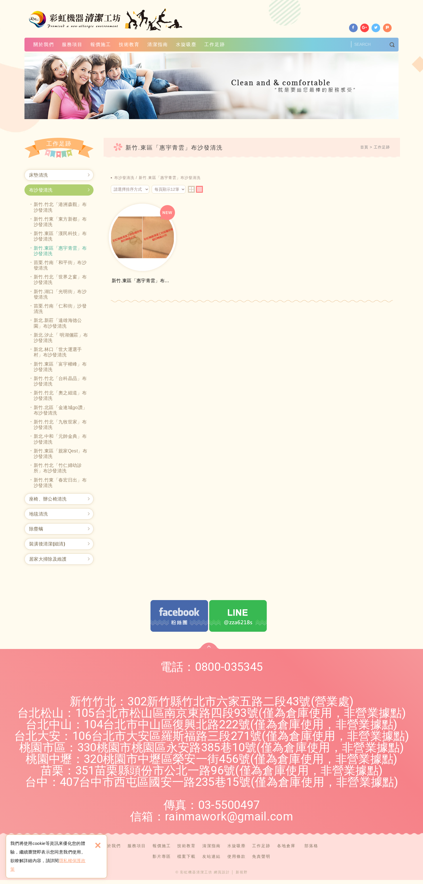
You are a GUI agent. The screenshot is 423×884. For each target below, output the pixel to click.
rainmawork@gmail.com (229, 816)
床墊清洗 (38, 175)
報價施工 (100, 44)
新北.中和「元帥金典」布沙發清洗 (60, 439)
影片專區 (162, 856)
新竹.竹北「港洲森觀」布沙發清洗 (60, 207)
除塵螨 (36, 528)
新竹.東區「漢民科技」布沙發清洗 (60, 236)
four (199, 189)
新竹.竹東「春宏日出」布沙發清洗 (60, 483)
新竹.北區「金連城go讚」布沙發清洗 (60, 410)
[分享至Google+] (364, 28)
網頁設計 (222, 872)
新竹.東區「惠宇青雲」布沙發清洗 (60, 251)
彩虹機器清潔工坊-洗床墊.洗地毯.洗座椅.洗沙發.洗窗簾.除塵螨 (106, 19)
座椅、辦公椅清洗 (48, 499)
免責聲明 (261, 856)
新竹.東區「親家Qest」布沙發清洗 (60, 453)
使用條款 (236, 856)
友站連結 (211, 856)
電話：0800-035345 (211, 667)
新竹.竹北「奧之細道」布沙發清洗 (60, 395)
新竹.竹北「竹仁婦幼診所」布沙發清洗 (58, 468)
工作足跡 (214, 44)
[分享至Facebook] (353, 28)
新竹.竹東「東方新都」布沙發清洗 (60, 222)
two (191, 189)
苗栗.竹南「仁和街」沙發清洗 (60, 308)
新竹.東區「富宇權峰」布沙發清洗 (60, 367)
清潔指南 (157, 44)
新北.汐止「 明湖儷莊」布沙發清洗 (61, 338)
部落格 (311, 845)
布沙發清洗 (41, 190)
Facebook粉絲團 (179, 616)
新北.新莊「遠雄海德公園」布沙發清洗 (58, 323)
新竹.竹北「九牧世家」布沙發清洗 (60, 424)
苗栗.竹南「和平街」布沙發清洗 (60, 265)
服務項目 (72, 44)
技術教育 (129, 44)
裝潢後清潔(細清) (47, 543)
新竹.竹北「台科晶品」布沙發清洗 (60, 381)
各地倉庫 (286, 845)
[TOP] (209, 646)
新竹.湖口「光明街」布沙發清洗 (60, 294)
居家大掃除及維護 (48, 559)
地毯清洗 (38, 513)
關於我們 (43, 44)
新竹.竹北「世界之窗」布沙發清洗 (60, 279)
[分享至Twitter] (375, 28)
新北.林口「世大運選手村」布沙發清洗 (58, 352)
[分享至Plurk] (387, 28)
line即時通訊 (238, 616)
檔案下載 (186, 856)
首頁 (364, 147)
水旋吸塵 (186, 44)
